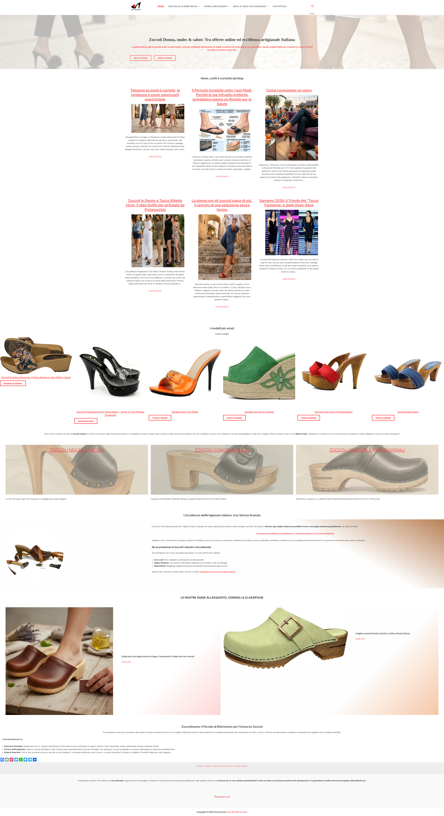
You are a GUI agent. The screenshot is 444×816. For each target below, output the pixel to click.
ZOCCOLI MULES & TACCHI (77, 450)
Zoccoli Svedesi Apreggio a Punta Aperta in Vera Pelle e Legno (36, 377)
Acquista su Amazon (13, 383)
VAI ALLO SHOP (140, 58)
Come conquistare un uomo (289, 90)
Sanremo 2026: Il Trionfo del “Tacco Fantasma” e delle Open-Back (288, 202)
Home (161, 6)
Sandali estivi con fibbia (185, 412)
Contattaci (279, 6)
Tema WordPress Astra (236, 812)
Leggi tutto (126, 661)
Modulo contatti (204, 766)
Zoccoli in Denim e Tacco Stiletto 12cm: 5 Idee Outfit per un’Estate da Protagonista (155, 205)
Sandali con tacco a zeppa (259, 412)
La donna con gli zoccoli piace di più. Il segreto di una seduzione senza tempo (222, 205)
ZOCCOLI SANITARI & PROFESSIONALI (367, 450)
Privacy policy (241, 766)
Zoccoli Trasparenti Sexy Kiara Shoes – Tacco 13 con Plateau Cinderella (110, 414)
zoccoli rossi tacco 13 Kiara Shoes (333, 412)
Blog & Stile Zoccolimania (249, 6)
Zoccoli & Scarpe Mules (182, 6)
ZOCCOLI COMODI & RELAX (222, 450)
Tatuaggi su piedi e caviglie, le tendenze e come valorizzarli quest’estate (155, 94)
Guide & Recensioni (215, 6)
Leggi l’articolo (155, 156)
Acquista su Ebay (86, 421)
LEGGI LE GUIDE (165, 58)
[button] (198, 6)
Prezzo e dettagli (160, 418)
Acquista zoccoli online (223, 766)
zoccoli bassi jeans (408, 412)
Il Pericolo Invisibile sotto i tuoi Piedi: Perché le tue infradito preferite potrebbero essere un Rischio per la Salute (222, 97)
